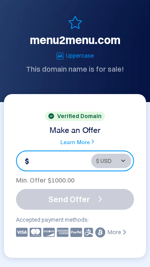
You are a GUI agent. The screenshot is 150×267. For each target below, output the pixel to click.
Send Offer (69, 199)
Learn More (75, 141)
